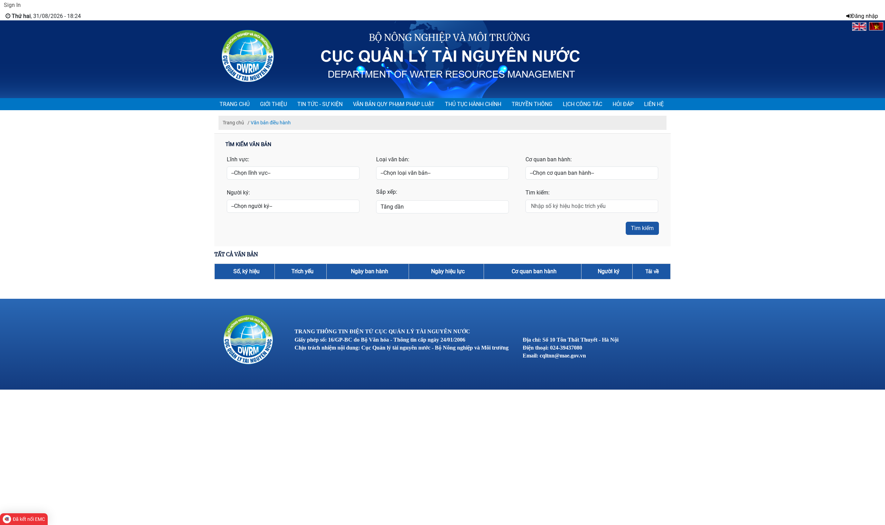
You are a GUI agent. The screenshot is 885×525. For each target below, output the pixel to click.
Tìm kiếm (642, 228)
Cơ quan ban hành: (548, 159)
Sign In (12, 5)
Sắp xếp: (386, 192)
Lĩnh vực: (238, 159)
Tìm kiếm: (537, 192)
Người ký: (238, 192)
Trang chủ (236, 122)
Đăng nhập (864, 16)
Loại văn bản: (392, 159)
